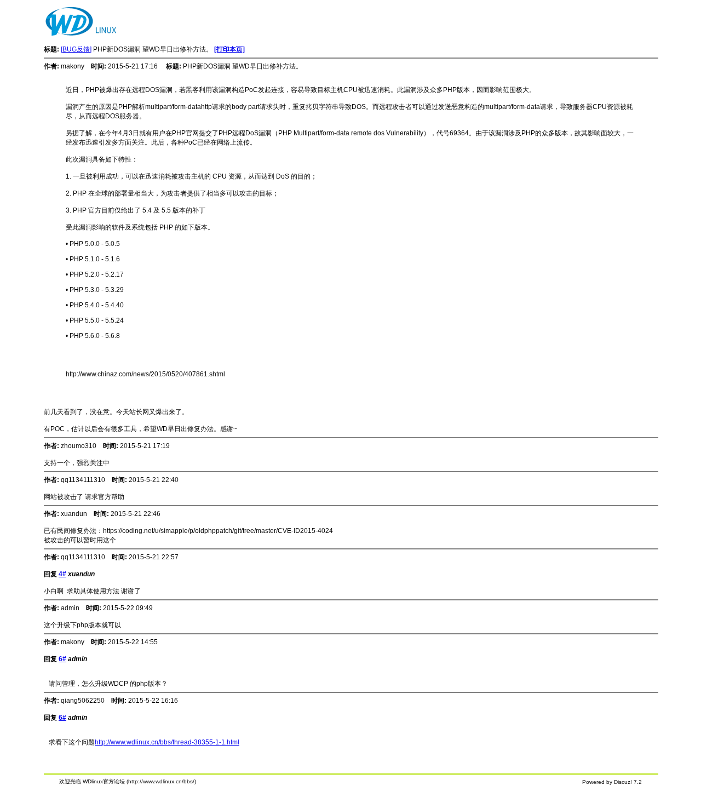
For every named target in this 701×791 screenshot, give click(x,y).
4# (62, 574)
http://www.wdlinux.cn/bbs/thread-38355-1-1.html (167, 742)
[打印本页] (229, 49)
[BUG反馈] (76, 49)
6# (62, 659)
